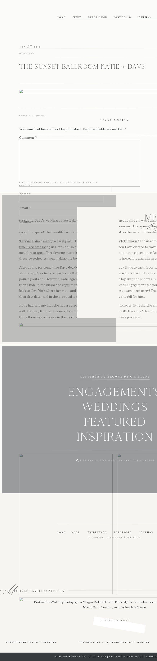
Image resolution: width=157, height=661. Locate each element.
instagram (96, 537)
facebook (115, 537)
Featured (115, 421)
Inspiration (115, 436)
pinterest (134, 537)
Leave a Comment (32, 116)
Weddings (26, 53)
